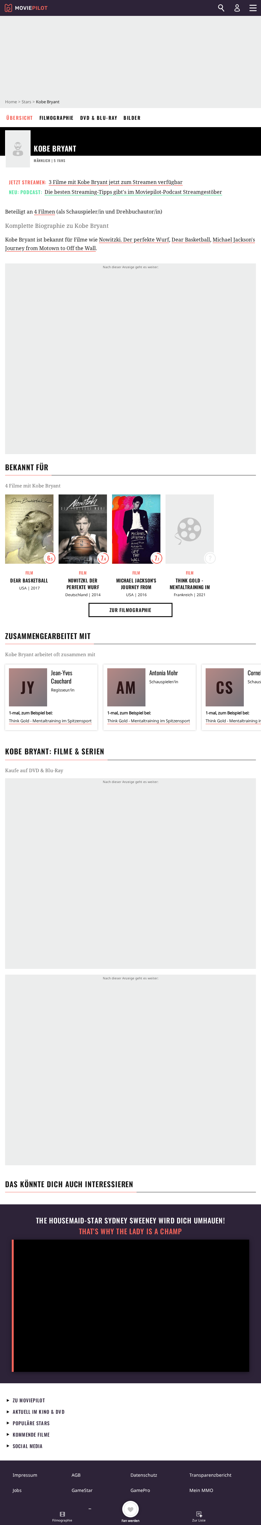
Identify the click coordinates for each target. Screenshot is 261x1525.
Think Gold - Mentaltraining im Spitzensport (190, 583)
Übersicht (19, 117)
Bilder (132, 117)
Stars (26, 102)
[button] (62, 1517)
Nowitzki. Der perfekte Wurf (134, 239)
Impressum (25, 1475)
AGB (76, 1475)
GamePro (140, 1490)
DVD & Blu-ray (98, 117)
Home (11, 102)
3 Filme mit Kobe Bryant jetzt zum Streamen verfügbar (116, 182)
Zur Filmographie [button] (130, 609)
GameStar (82, 1490)
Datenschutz (143, 1475)
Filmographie (56, 117)
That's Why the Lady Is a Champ (130, 1231)
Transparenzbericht (210, 1475)
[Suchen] (221, 8)
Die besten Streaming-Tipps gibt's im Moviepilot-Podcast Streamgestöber (133, 191)
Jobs (17, 1490)
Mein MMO (201, 1490)
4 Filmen (44, 211)
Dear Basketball (191, 239)
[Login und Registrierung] (237, 8)
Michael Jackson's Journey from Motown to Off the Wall (136, 583)
